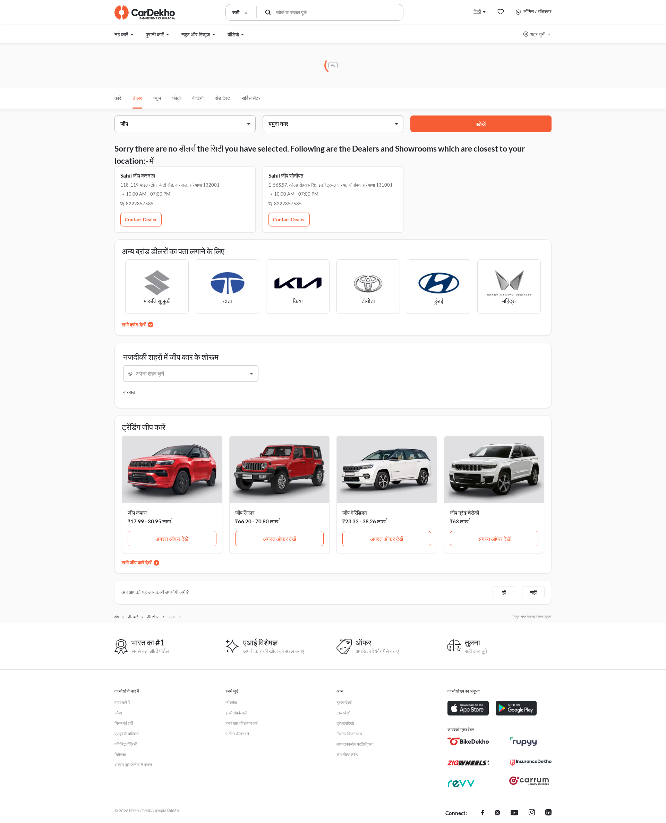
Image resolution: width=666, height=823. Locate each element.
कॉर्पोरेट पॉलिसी (125, 744)
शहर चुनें (537, 34)
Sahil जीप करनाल (137, 175)
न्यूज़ (157, 98)
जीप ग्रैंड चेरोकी (464, 512)
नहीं (533, 592)
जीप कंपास (137, 512)
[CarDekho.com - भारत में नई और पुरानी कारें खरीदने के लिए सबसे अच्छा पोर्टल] (144, 12)
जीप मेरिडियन (354, 512)
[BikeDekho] (468, 741)
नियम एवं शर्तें (123, 723)
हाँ (504, 592)
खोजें (481, 124)
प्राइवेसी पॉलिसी (126, 733)
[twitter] (497, 813)
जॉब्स (118, 712)
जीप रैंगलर (245, 512)
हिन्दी (477, 11)
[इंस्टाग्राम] (532, 813)
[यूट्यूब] (514, 813)
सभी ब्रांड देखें (134, 324)
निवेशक (120, 754)
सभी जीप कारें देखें (137, 562)
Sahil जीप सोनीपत (285, 175)
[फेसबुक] (482, 813)
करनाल (129, 392)
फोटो (176, 98)
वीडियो (198, 98)
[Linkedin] (548, 813)
